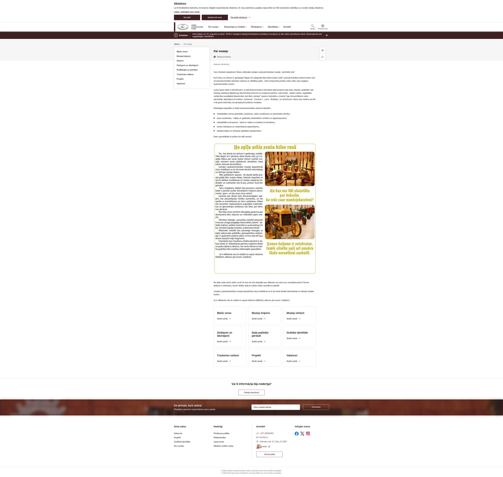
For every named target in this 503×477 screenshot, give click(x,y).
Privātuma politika (221, 433)
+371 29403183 (267, 433)
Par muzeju (179, 446)
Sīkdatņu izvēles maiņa (223, 446)
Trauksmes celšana (185, 74)
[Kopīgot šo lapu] (322, 57)
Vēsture (180, 60)
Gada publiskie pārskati (260, 334)
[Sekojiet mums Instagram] (308, 433)
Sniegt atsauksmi (251, 392)
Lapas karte (219, 441)
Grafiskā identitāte (297, 332)
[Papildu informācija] (269, 447)
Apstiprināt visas (215, 17)
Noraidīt (187, 17)
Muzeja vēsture (295, 313)
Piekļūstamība (220, 437)
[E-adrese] (261, 446)
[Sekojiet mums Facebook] (297, 434)
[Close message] (326, 35)
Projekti (180, 79)
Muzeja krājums (184, 56)
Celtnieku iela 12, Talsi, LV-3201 (273, 441)
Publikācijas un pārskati (187, 70)
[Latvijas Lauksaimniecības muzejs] (190, 27)
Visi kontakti (269, 454)
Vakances (181, 83)
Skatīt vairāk (222, 318)
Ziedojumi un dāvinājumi (187, 65)
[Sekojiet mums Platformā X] (302, 434)
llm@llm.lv (264, 437)
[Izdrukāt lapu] (322, 50)
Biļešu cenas (182, 51)
